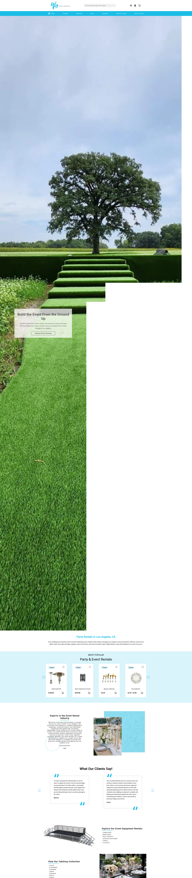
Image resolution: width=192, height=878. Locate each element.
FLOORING (106, 842)
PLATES (51, 865)
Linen (92, 13)
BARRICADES (107, 834)
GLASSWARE (53, 867)
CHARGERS (52, 873)
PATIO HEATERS (108, 836)
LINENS (51, 871)
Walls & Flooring (121, 13)
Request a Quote (173, 333)
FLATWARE (52, 869)
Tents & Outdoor (139, 13)
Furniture (65, 13)
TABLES (51, 875)
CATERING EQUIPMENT (110, 838)
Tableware (79, 13)
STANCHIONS (107, 832)
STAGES (105, 840)
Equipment (105, 13)
